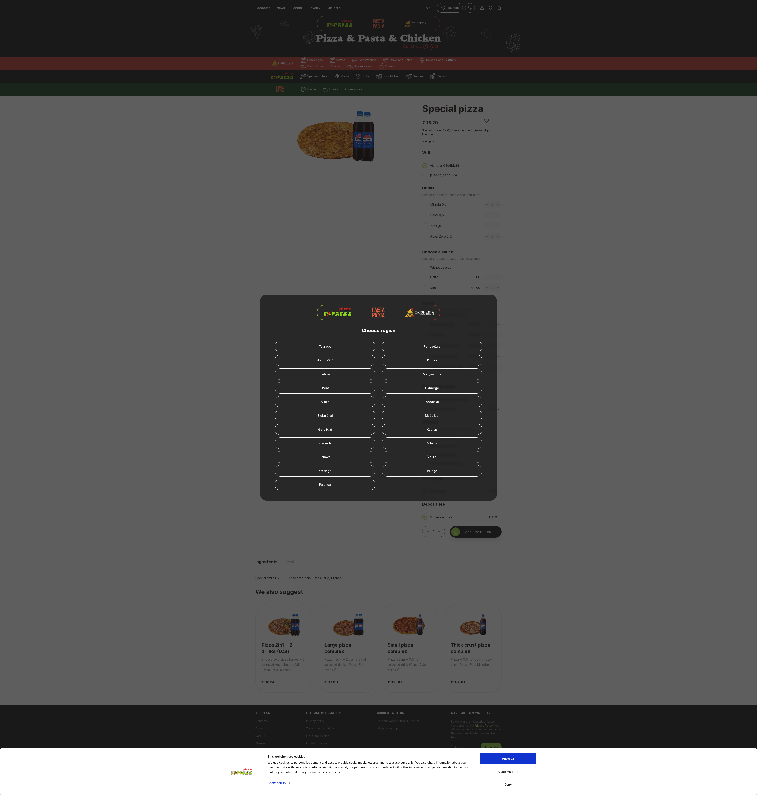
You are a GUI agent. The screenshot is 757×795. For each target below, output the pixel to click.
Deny (508, 784)
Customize (505, 771)
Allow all (508, 758)
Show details (277, 783)
